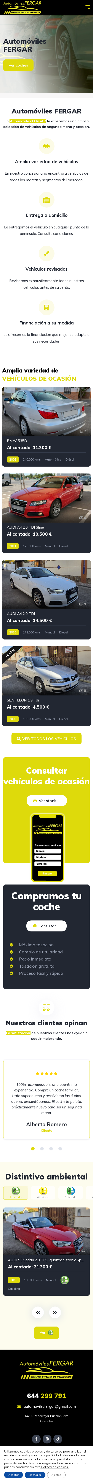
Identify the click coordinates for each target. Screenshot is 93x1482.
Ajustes (56, 1474)
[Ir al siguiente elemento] (55, 1312)
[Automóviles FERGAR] (22, 7)
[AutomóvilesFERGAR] (46, 54)
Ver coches (18, 65)
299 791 (46, 1396)
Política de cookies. (54, 1467)
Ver (43, 1332)
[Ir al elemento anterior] (38, 1312)
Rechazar (35, 1474)
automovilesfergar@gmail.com (49, 1406)
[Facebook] (36, 1439)
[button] (33, 1148)
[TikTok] (57, 1439)
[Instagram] (47, 1439)
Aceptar (13, 1474)
